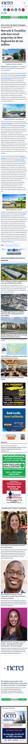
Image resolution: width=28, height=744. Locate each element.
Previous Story (11, 253)
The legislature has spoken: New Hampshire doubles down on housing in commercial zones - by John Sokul (14, 683)
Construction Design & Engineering (9, 445)
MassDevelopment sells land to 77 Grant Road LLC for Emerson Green (14, 336)
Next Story (18, 253)
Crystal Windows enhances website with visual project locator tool (14, 357)
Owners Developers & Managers (12, 245)
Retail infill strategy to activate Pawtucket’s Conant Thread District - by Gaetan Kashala (14, 596)
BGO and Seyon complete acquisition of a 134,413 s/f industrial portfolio (14, 282)
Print (4, 249)
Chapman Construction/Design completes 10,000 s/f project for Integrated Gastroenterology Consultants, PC (13, 449)
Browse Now (11, 438)
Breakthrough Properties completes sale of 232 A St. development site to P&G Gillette (13, 314)
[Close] (25, 708)
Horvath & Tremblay (12, 66)
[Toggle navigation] (24, 3)
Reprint (24, 249)
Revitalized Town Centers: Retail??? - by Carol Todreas (13, 546)
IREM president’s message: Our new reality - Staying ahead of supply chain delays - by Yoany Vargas (13, 644)
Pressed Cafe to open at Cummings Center (12, 378)
